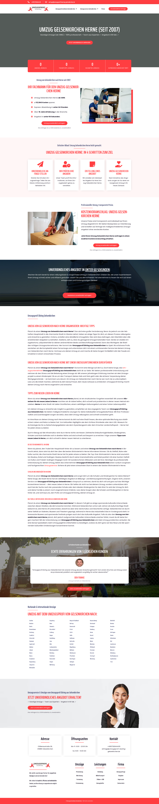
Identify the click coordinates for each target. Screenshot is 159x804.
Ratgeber (120, 775)
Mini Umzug (79, 775)
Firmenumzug (79, 783)
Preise (103, 9)
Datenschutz (121, 783)
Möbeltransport (100, 775)
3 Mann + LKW (100, 779)
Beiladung (100, 771)
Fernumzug (80, 779)
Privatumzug (79, 771)
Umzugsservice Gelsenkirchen (88, 9)
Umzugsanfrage (121, 771)
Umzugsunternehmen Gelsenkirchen (65, 9)
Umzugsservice (50, 465)
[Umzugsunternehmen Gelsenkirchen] (38, 8)
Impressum (121, 779)
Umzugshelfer (100, 783)
